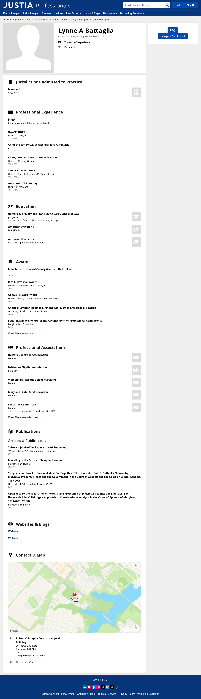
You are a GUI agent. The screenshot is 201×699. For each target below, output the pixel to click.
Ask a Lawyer (31, 13)
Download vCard (25, 662)
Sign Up (191, 5)
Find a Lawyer (11, 13)
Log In (177, 5)
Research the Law (52, 13)
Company (82, 694)
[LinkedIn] (85, 687)
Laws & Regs (92, 13)
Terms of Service (107, 694)
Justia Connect (50, 694)
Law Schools (73, 13)
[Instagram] (98, 687)
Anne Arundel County (65, 19)
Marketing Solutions (132, 13)
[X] (112, 687)
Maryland (47, 19)
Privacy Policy (127, 694)
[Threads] (103, 687)
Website (13, 531)
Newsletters (110, 13)
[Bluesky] (107, 687)
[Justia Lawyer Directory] (116, 687)
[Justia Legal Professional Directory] (18, 5)
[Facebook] (94, 687)
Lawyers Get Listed (173, 36)
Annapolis (84, 19)
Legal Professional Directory (26, 19)
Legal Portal (68, 694)
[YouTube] (89, 687)
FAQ (172, 30)
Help (92, 694)
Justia (6, 19)
